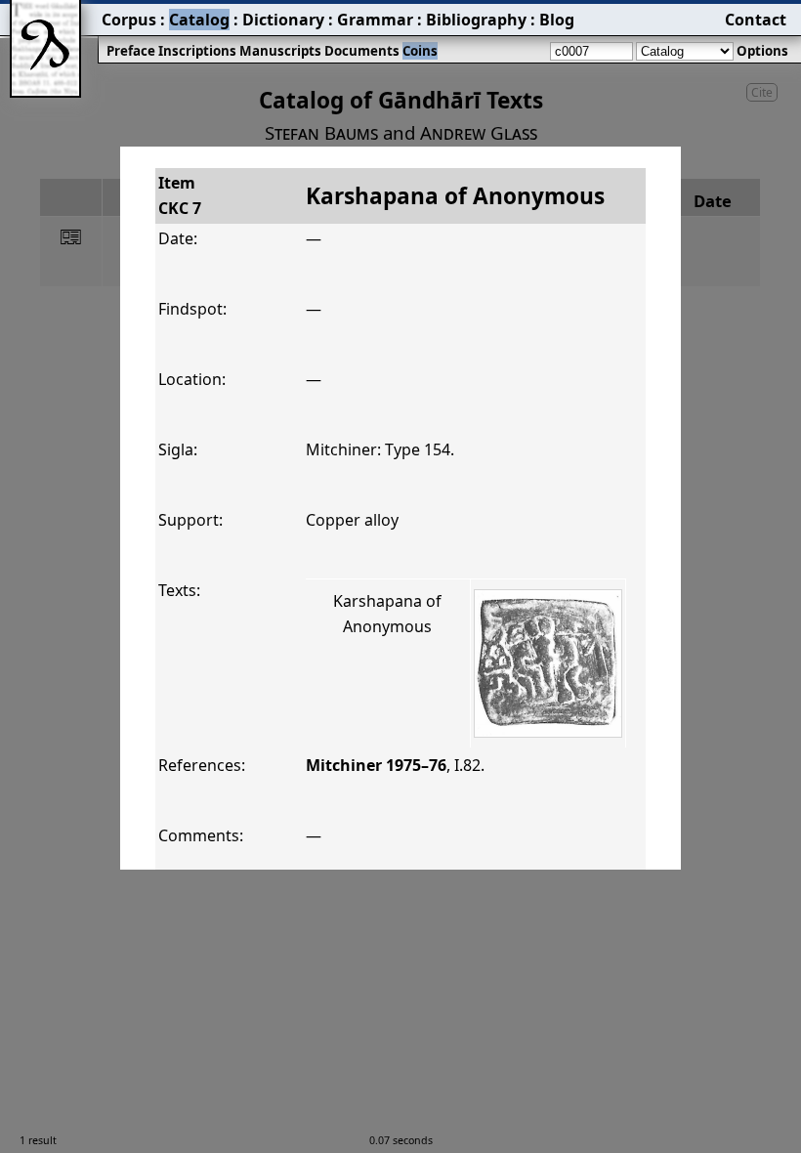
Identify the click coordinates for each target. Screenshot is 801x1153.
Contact (755, 19)
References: (201, 765)
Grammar (375, 19)
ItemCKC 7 (179, 195)
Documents (362, 51)
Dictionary (283, 19)
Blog (556, 19)
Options (762, 51)
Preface (130, 51)
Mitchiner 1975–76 (376, 765)
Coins (420, 51)
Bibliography (476, 19)
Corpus (129, 19)
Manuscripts (280, 51)
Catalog (199, 19)
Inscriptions (197, 51)
